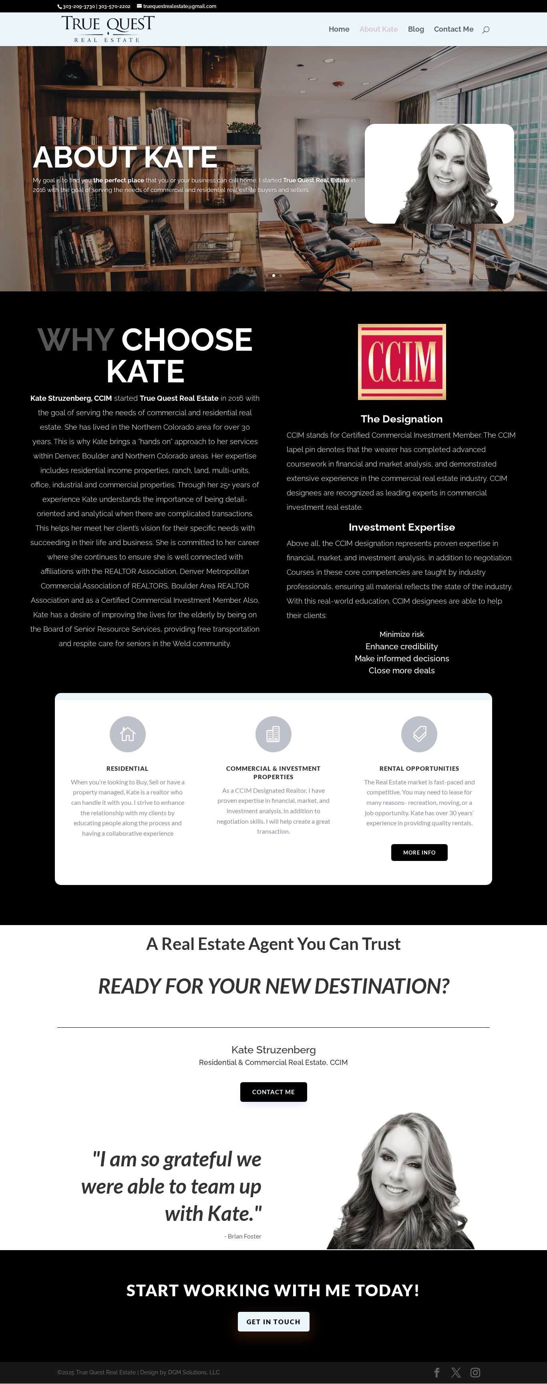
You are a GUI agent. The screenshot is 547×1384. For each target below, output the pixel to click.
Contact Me (454, 29)
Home (339, 29)
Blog (416, 29)
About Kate (379, 29)
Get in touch (274, 1321)
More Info (419, 852)
